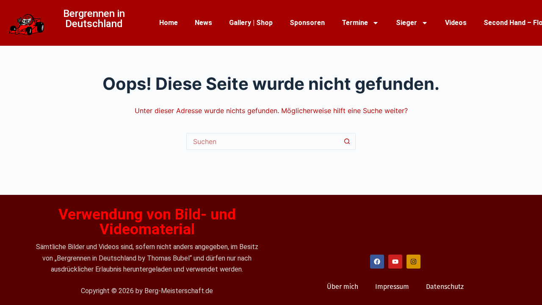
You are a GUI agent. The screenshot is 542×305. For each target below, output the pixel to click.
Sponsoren (307, 23)
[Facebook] (377, 262)
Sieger (406, 23)
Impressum (392, 287)
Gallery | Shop (251, 23)
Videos (456, 23)
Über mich (342, 287)
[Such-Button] (347, 141)
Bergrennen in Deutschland (94, 19)
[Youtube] (395, 262)
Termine (355, 23)
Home (168, 23)
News (203, 23)
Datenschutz (445, 287)
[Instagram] (413, 262)
